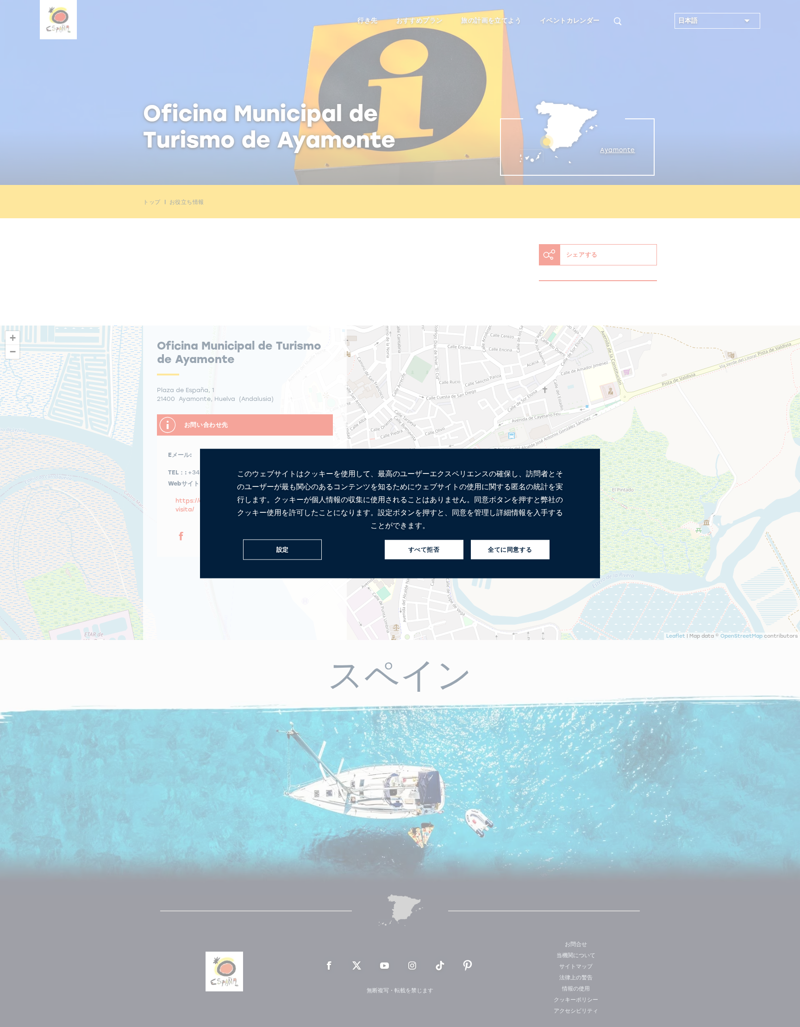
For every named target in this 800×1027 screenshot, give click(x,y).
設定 (282, 549)
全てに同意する (510, 549)
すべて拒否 (424, 549)
